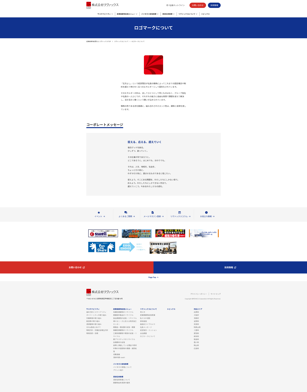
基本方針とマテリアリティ (96, 312)
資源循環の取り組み (93, 324)
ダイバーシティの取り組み (96, 315)
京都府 (196, 318)
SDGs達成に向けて (93, 327)
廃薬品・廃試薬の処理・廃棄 (124, 327)
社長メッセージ (146, 327)
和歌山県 (197, 327)
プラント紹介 (118, 370)
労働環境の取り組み (93, 318)
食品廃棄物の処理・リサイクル (125, 318)
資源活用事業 (118, 377)
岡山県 (196, 345)
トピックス (171, 309)
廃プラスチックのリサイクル (124, 339)
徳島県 (196, 339)
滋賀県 (196, 321)
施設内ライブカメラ (147, 324)
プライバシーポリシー (198, 294)
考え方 (142, 312)
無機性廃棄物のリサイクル (123, 330)
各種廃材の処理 (119, 342)
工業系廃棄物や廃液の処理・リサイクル (125, 334)
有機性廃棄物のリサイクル (123, 312)
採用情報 (214, 5)
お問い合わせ (198, 5)
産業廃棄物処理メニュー (122, 309)
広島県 (196, 348)
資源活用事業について (121, 380)
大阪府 (196, 315)
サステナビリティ (93, 309)
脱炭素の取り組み (93, 321)
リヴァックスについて (121, 41)
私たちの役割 (145, 318)
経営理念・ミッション (148, 330)
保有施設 (143, 321)
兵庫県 (196, 312)
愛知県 (196, 333)
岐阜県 (196, 336)
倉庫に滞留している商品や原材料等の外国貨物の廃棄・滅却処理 (125, 348)
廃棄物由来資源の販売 (121, 383)
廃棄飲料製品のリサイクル (123, 315)
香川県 (196, 342)
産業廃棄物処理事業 (147, 315)
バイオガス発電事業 (120, 364)
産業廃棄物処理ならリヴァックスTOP (98, 41)
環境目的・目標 (92, 333)
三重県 (196, 330)
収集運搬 (116, 354)
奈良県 (196, 324)
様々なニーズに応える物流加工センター (125, 322)
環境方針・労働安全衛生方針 (97, 330)
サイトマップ (216, 294)
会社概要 (143, 333)
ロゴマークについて (147, 336)
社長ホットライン (177, 5)
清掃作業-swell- (119, 357)
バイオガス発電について (122, 367)
